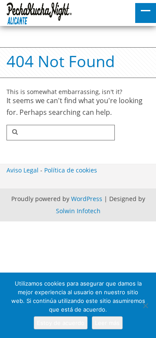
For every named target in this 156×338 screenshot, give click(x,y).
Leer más (107, 322)
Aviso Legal (22, 170)
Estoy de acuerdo (60, 322)
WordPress (86, 199)
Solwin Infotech (78, 211)
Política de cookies (70, 170)
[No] (145, 305)
